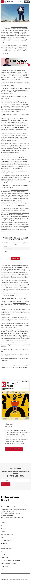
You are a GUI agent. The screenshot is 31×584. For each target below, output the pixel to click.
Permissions (4, 566)
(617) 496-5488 (9, 515)
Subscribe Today (14, 449)
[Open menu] (12, 2)
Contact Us (4, 543)
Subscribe (15, 258)
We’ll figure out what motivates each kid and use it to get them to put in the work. (15, 127)
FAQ (2, 569)
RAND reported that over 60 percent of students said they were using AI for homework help (15, 284)
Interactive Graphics (6, 540)
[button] (18, 1)
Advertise (3, 552)
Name (5, 246)
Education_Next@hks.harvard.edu (13, 517)
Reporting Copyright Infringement (10, 560)
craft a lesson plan (18, 333)
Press (2, 537)
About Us (3, 526)
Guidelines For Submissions (8, 563)
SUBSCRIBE (27, 1)
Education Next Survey (7, 534)
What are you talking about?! (9, 88)
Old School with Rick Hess (21, 367)
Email (5, 251)
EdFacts (3, 531)
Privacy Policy (4, 557)
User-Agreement (5, 555)
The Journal (4, 529)
